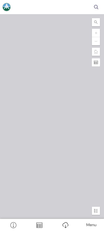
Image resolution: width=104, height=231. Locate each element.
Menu (91, 224)
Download (65, 225)
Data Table (39, 225)
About (13, 225)
